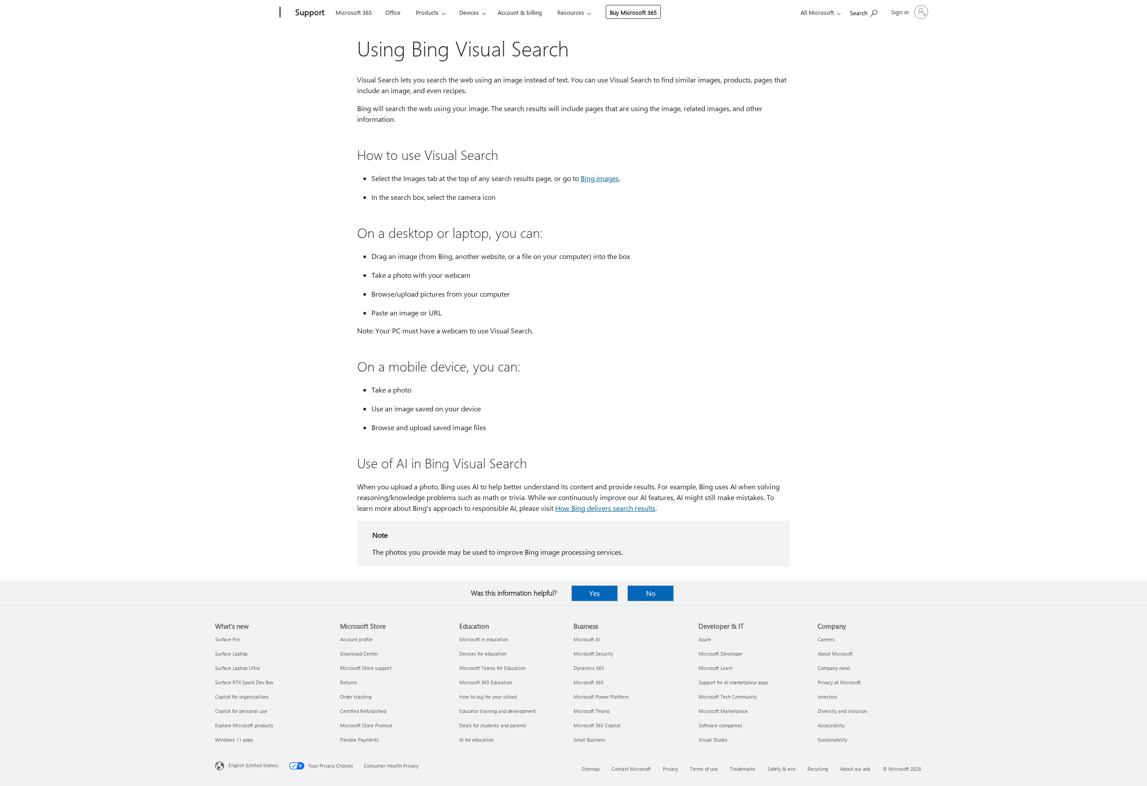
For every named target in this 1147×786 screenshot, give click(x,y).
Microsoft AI (587, 639)
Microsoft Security (593, 653)
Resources (570, 12)
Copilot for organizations (242, 696)
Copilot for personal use (241, 711)
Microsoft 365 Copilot (597, 725)
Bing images (600, 178)
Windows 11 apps (234, 739)
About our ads (855, 768)
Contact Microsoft (631, 768)
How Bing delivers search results (605, 508)
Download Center (359, 653)
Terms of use (704, 768)
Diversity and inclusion (842, 711)
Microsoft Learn (716, 668)
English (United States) (253, 765)
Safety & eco (781, 768)
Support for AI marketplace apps (733, 682)
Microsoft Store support (366, 668)
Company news (834, 668)
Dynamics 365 (589, 668)
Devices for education (482, 653)
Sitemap (590, 768)
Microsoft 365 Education (485, 682)
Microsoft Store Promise (366, 725)
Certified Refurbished (363, 711)
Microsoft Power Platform (601, 696)
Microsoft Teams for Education (492, 668)
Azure (705, 639)
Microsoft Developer (721, 653)
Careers (826, 639)
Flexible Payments (359, 739)
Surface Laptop (231, 653)
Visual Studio (713, 739)
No (650, 593)
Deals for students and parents (492, 725)
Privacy (670, 768)
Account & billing (520, 12)
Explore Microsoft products (244, 725)
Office (393, 12)
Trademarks (742, 768)
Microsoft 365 (354, 12)
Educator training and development (497, 711)
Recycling (817, 768)
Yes (594, 593)
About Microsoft (835, 653)
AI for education (476, 739)
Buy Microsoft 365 (633, 12)
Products (427, 12)
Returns (348, 682)
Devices (469, 12)
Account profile (356, 639)
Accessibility (831, 725)
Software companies (720, 725)
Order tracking (355, 696)
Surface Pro (227, 639)
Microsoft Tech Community (728, 696)
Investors (827, 696)
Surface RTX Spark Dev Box (244, 682)
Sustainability (832, 739)
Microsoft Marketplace (723, 711)
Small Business (590, 739)
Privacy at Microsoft (839, 682)
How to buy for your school (488, 696)
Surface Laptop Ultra (237, 668)
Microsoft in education (483, 639)
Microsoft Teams (592, 711)
